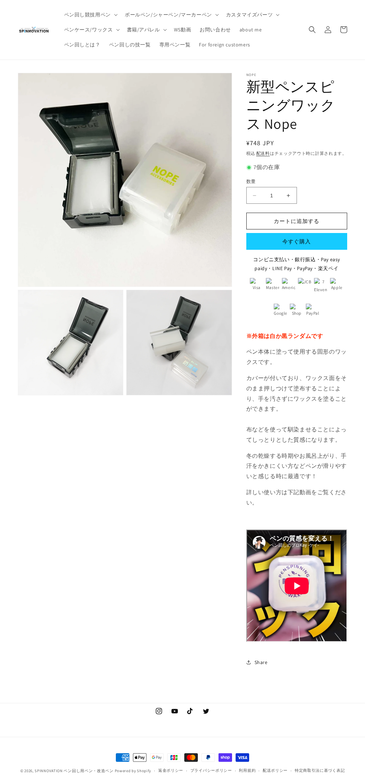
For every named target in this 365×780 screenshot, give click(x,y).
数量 (251, 181)
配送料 (263, 153)
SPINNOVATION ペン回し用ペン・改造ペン (74, 770)
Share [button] (261, 662)
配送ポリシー (275, 770)
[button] (90, 14)
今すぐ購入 (296, 241)
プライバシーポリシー (211, 770)
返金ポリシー (170, 770)
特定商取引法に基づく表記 (320, 770)
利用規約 (247, 770)
